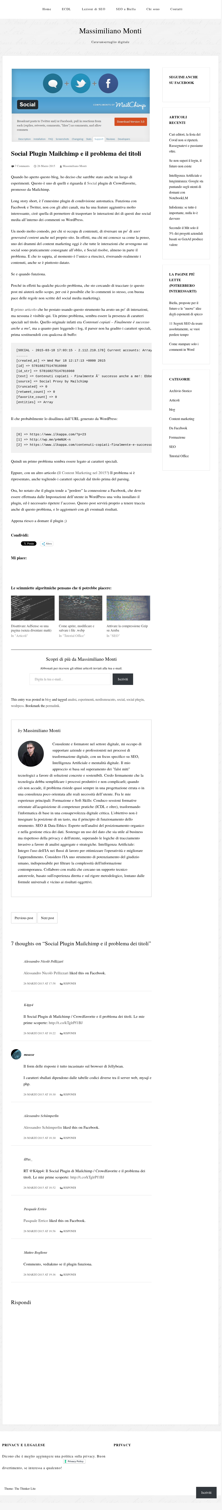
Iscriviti (123, 679)
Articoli (174, 400)
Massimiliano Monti (110, 30)
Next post (47, 917)
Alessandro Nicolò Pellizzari (43, 961)
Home (47, 9)
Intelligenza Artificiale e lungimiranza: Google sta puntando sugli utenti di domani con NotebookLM (186, 186)
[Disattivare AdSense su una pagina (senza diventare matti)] (33, 608)
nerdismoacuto (105, 699)
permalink (52, 705)
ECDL (66, 9)
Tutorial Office (179, 456)
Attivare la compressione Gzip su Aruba (127, 628)
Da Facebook (178, 428)
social (121, 699)
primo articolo (25, 309)
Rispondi (69, 983)
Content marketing (181, 418)
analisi (72, 699)
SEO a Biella (126, 9)
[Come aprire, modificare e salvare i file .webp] (80, 608)
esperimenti (86, 699)
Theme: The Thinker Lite (20, 1488)
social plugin (135, 699)
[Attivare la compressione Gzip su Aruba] (128, 608)
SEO (172, 446)
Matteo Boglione (35, 1252)
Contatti (176, 9)
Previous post (24, 917)
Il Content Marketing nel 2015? (83, 472)
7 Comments (22, 166)
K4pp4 (28, 1004)
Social (92, 183)
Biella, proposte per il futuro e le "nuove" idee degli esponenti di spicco (186, 308)
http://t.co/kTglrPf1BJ (66, 1022)
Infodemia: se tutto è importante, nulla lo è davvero (183, 213)
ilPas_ (28, 1159)
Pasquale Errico (35, 1209)
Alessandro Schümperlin (41, 1115)
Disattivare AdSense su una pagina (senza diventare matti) (31, 628)
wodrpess (17, 705)
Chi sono (153, 9)
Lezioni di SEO (93, 9)
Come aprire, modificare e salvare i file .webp (76, 628)
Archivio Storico (180, 390)
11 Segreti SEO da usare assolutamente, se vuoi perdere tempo (186, 329)
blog (48, 699)
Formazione (177, 437)
